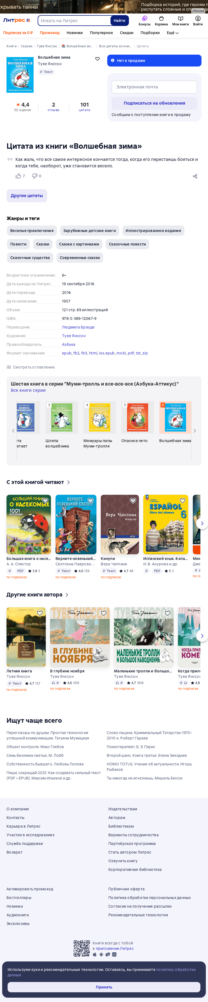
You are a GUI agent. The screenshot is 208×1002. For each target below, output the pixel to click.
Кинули (108, 558)
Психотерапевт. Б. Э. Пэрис (131, 746)
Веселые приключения (32, 230)
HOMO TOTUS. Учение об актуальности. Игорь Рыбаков (149, 767)
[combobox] (74, 20)
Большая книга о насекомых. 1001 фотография (28, 558)
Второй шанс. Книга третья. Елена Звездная (147, 755)
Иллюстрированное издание (153, 230)
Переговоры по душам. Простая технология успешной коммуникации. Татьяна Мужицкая (47, 735)
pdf (131, 353)
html (93, 353)
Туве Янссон (49, 63)
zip (145, 353)
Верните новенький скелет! (76, 558)
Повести (18, 244)
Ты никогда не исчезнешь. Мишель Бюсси (144, 778)
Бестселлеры (18, 897)
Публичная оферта (126, 889)
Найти (119, 20)
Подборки (150, 32)
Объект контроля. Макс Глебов (35, 746)
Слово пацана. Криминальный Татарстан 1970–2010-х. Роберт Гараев (149, 735)
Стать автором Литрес (129, 852)
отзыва (53, 110)
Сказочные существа (30, 257)
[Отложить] (45, 501)
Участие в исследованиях (30, 834)
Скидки (127, 32)
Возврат (14, 852)
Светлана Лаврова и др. (76, 564)
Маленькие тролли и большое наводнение (144, 671)
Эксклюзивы (18, 923)
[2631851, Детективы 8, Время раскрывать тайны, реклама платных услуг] (104, 7)
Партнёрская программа (132, 843)
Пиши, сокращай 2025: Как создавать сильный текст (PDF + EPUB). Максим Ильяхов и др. (53, 775)
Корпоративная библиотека (135, 869)
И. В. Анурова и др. (160, 564)
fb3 (84, 353)
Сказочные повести (127, 244)
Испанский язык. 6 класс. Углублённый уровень (165, 558)
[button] (26, 195)
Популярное (101, 32)
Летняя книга (19, 671)
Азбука (69, 344)
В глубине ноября (67, 671)
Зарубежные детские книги (89, 230)
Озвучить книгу (123, 860)
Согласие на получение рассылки (140, 906)
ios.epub (107, 353)
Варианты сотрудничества (133, 834)
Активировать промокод (29, 889)
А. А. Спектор (18, 564)
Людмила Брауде (78, 327)
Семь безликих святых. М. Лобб (35, 755)
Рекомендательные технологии (138, 915)
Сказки (43, 244)
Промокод (50, 32)
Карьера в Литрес (23, 826)
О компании (17, 809)
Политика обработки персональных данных (149, 897)
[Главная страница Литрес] (16, 21)
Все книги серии (28, 390)
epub (67, 353)
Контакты (15, 817)
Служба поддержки (24, 843)
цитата (84, 110)
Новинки (75, 32)
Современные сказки (80, 257)
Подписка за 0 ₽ (18, 32)
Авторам (116, 817)
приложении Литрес (115, 948)
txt (138, 353)
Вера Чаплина (114, 564)
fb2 (76, 353)
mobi (121, 353)
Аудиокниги (17, 915)
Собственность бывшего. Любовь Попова (45, 764)
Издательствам (122, 809)
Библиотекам (121, 826)
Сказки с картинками (79, 244)
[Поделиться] (196, 176)
